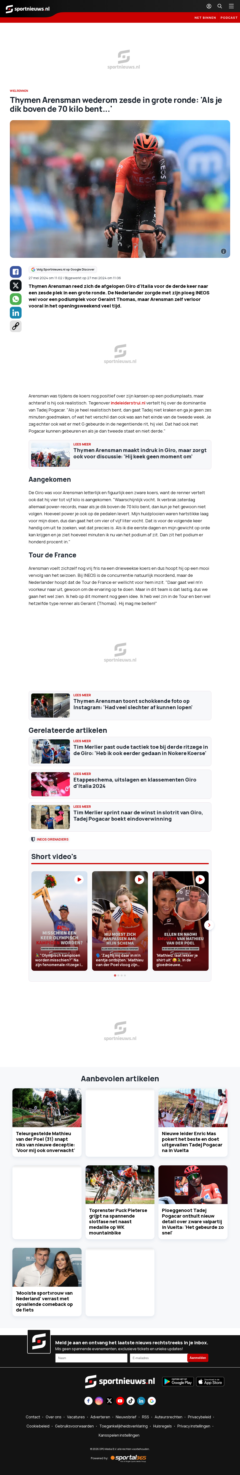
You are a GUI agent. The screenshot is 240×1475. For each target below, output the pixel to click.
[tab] (115, 975)
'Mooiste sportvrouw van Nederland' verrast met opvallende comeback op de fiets (44, 1301)
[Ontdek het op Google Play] (178, 1382)
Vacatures (76, 1416)
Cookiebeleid (37, 1426)
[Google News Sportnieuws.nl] (152, 1401)
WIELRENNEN (19, 91)
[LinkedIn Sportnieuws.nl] (141, 1401)
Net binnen (205, 17)
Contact (33, 1416)
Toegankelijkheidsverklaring (123, 1426)
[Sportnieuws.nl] (28, 9)
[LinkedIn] (16, 313)
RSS (145, 1416)
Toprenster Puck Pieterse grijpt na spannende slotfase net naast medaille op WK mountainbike (118, 1221)
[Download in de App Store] (210, 1382)
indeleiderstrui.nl (128, 403)
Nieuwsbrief (126, 1416)
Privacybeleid (199, 1416)
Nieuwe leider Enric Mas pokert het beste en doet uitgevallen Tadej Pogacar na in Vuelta (192, 1141)
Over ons (53, 1416)
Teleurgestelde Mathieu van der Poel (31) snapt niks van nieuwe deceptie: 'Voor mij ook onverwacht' (45, 1141)
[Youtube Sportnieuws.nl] (120, 1401)
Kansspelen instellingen (119, 1435)
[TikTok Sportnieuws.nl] (131, 1401)
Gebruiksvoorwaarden (74, 1426)
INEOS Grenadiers (52, 839)
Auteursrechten (168, 1416)
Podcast (229, 17)
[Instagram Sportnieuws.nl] (99, 1401)
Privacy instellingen (193, 1426)
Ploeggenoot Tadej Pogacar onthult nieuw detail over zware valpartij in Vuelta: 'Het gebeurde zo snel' (193, 1221)
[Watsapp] (16, 299)
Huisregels (162, 1426)
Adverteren (100, 1416)
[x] (16, 285)
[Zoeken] (219, 6)
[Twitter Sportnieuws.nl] (109, 1401)
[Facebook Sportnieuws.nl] (88, 1401)
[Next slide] (209, 925)
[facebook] (16, 272)
